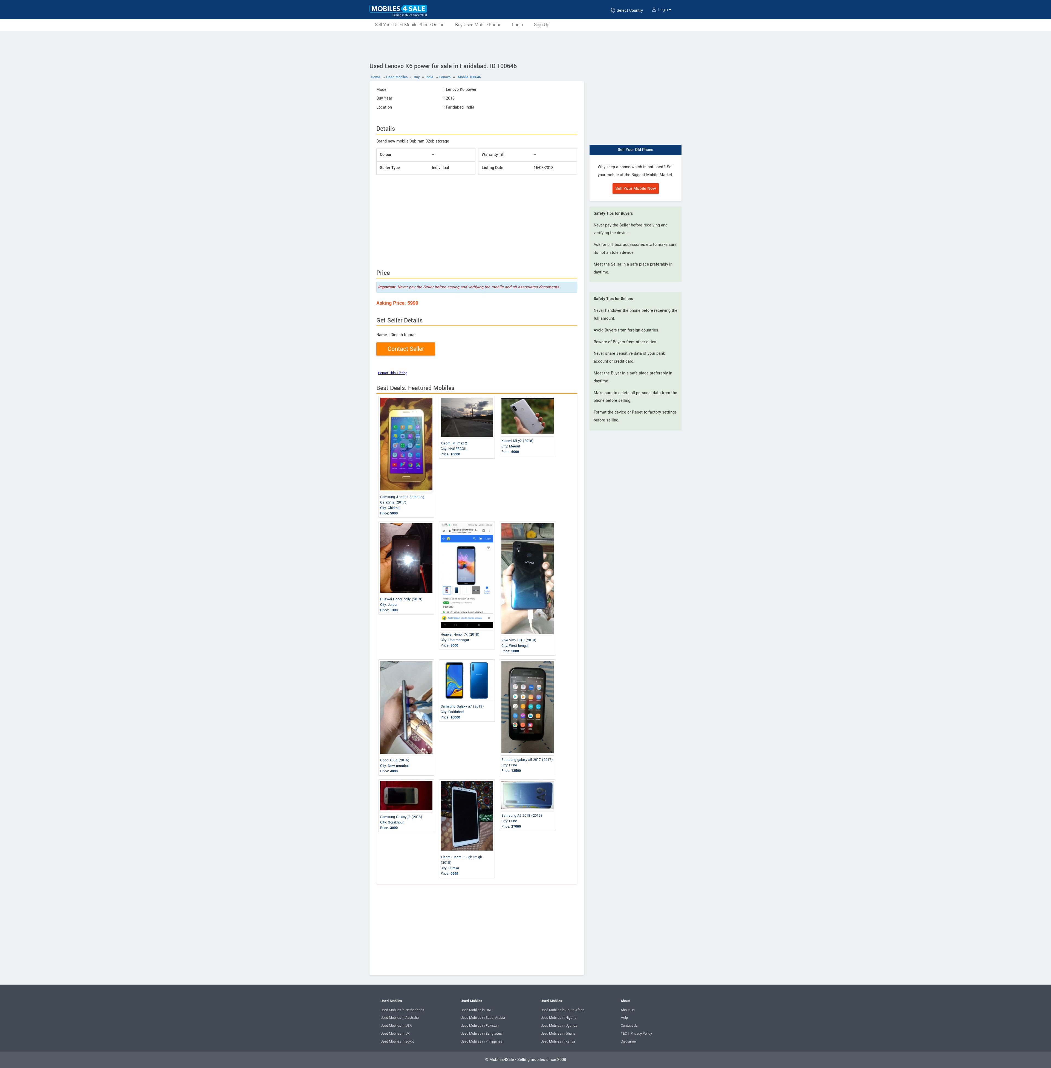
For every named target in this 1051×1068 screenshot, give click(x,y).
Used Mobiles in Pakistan (480, 1025)
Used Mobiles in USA (396, 1025)
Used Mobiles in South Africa (562, 1010)
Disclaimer (629, 1041)
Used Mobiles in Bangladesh (482, 1033)
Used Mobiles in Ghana (558, 1033)
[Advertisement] (525, 45)
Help (624, 1017)
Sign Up (541, 25)
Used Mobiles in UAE (476, 1010)
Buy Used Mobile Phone (478, 25)
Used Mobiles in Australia (399, 1017)
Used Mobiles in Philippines (481, 1041)
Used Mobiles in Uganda (559, 1025)
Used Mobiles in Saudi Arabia (483, 1017)
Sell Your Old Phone (635, 150)
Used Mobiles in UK (395, 1033)
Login (663, 10)
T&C (624, 1033)
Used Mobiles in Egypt (397, 1041)
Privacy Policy (641, 1033)
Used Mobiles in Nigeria (558, 1017)
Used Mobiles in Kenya (558, 1041)
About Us (627, 1010)
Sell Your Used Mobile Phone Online (409, 25)
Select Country (629, 10)
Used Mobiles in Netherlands (402, 1010)
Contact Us (629, 1025)
